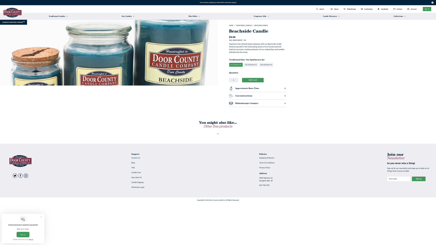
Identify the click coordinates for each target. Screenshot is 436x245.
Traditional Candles (57, 16)
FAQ (133, 168)
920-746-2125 (264, 185)
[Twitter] (15, 177)
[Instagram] (26, 177)
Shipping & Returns (266, 158)
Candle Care (136, 173)
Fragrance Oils (260, 16)
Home (231, 25)
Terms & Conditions (267, 163)
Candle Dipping (137, 182)
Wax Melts (193, 16)
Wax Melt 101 (136, 178)
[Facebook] (20, 177)
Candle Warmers (330, 16)
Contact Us (135, 158)
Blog (133, 163)
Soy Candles (127, 16)
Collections (398, 16)
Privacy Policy (264, 168)
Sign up (419, 179)
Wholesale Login (137, 187)
